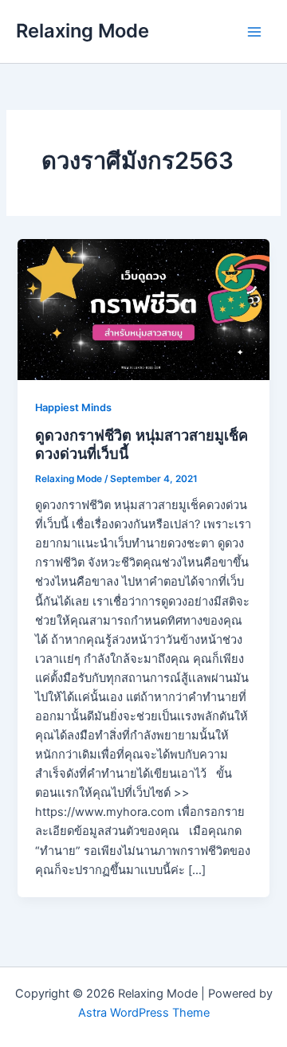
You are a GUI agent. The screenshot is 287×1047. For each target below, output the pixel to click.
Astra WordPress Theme (144, 1013)
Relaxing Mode (82, 30)
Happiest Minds (73, 408)
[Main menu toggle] (254, 32)
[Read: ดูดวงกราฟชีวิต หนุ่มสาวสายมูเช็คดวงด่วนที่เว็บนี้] (143, 309)
